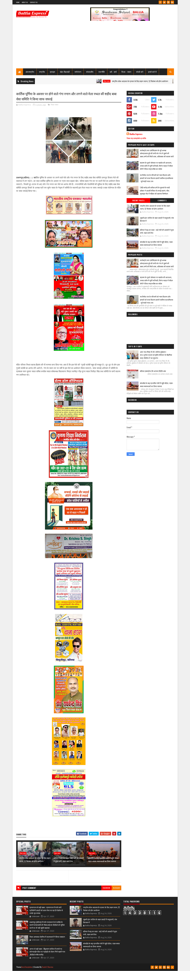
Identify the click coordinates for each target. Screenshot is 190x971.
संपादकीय (90, 71)
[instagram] (168, 2)
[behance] (172, 2)
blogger (116, 888)
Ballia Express (136, 134)
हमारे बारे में (152, 71)
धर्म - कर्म (113, 71)
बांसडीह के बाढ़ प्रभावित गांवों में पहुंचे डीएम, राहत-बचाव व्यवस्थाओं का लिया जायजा (103, 859)
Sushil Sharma (47, 967)
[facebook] (160, 2)
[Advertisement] (95, 46)
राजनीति (101, 71)
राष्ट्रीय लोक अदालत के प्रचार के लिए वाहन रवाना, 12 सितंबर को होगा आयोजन (120, 81)
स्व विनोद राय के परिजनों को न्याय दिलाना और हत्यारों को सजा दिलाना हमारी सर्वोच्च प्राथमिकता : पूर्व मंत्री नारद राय (156, 178)
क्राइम (52, 71)
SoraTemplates (27, 967)
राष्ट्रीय (42, 71)
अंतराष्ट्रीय (30, 71)
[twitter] (164, 2)
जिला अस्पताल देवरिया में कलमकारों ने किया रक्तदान (47, 936)
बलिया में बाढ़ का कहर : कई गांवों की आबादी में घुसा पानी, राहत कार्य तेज (69, 859)
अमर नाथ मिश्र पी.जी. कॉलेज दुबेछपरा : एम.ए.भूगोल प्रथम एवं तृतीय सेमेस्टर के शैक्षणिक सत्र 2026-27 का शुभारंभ (156, 355)
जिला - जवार (126, 71)
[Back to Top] (172, 967)
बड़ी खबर (162, 81)
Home (18, 2)
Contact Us (33, 2)
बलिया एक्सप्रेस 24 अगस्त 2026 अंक (153, 370)
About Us (25, 2)
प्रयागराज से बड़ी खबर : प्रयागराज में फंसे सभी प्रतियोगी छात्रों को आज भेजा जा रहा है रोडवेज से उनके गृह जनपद (46, 910)
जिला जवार (86, 81)
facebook (106, 888)
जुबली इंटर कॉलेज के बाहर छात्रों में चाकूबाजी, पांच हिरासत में (157, 219)
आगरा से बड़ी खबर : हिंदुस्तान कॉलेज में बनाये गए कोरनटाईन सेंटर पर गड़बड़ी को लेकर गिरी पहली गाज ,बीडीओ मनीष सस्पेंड (47, 951)
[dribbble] (160, 967)
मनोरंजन (78, 71)
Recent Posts (138, 200)
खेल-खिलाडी (65, 71)
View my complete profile (136, 138)
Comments (162, 200)
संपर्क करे (139, 71)
